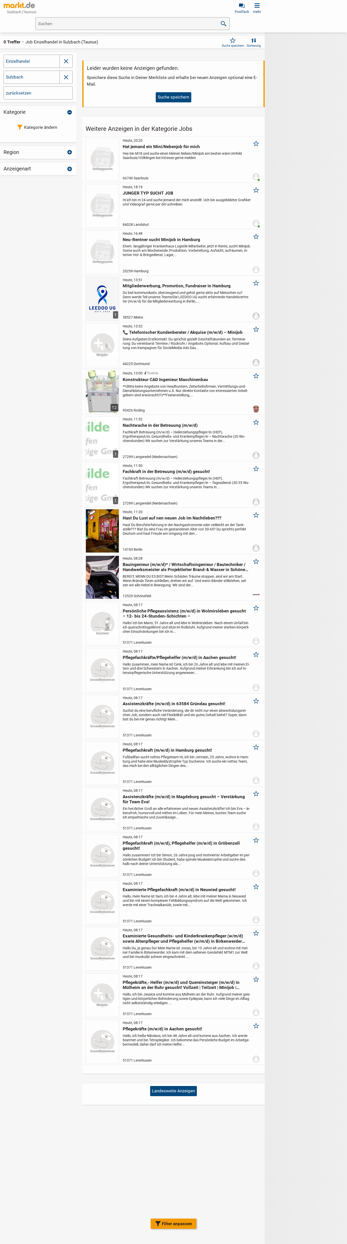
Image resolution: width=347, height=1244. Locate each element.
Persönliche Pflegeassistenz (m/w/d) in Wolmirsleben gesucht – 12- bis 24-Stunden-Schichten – (184, 613)
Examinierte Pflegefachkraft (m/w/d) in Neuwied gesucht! (179, 889)
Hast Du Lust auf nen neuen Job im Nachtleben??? (172, 518)
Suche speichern (233, 46)
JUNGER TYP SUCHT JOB (148, 193)
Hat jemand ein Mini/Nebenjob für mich (161, 146)
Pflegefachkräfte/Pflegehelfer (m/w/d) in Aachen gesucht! (179, 657)
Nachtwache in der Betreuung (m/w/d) (160, 425)
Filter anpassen (177, 1223)
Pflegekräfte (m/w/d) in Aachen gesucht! (162, 1028)
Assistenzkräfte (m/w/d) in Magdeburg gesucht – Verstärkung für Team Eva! (184, 799)
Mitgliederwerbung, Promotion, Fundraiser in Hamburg (177, 285)
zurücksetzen (18, 93)
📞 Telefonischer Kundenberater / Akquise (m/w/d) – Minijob (183, 332)
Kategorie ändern (40, 127)
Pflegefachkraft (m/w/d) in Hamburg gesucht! (167, 750)
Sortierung (254, 46)
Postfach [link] (242, 12)
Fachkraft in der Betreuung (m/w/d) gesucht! (166, 471)
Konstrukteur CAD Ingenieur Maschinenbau (165, 379)
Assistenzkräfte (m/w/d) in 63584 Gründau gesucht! (174, 703)
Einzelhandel (18, 61)
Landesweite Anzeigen (173, 1090)
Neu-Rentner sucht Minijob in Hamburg (161, 239)
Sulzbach (14, 77)
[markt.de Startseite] (19, 5)
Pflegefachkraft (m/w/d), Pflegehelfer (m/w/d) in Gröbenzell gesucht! (181, 846)
